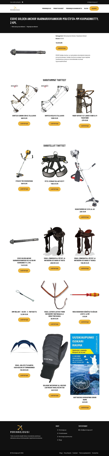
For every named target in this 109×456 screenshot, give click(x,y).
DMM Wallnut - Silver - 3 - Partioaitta (24, 312)
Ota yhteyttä (67, 453)
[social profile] (22, 2)
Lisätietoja (62, 48)
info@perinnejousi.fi (92, 2)
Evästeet (75, 453)
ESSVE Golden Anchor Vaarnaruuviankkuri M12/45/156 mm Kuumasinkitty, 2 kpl (24, 260)
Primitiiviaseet (58, 8)
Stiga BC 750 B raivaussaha (24, 181)
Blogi (86, 8)
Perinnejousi (46, 8)
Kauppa (94, 8)
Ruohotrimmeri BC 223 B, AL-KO (85, 209)
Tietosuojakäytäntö (85, 453)
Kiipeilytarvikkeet (32, 27)
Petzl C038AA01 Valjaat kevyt (54, 181)
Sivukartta (95, 453)
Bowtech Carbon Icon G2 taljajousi (24, 116)
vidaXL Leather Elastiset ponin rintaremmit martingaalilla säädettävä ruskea (54, 314)
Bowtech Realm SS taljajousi (54, 116)
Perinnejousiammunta (74, 8)
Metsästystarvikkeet (18, 27)
